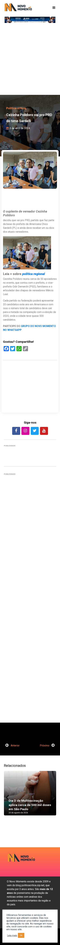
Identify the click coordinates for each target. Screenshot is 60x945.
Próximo (45, 745)
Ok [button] (21, 935)
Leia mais (12, 935)
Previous (8, 796)
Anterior (15, 745)
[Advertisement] (30, 60)
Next (51, 796)
